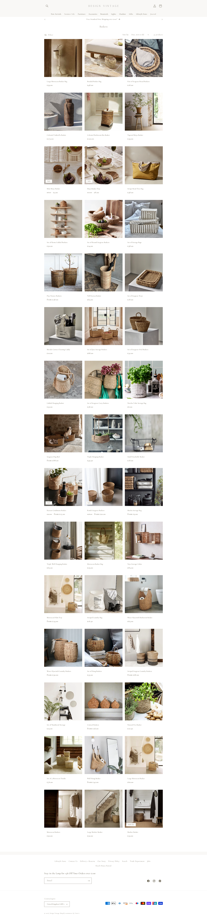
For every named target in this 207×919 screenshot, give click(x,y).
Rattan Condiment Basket (56, 510)
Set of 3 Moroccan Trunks (56, 778)
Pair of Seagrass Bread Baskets (138, 81)
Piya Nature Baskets (54, 296)
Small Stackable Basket (136, 457)
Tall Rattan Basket (94, 296)
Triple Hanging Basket (95, 457)
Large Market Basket (95, 832)
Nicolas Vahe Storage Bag (136, 403)
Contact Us (73, 861)
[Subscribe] (89, 881)
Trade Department (137, 861)
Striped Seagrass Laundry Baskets (139, 671)
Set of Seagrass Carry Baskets (98, 403)
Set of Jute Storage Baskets (97, 350)
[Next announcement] (162, 19)
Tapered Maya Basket (135, 135)
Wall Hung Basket (94, 778)
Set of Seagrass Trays (135, 296)
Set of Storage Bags (134, 242)
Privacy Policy (113, 861)
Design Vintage (54, 913)
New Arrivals (56, 14)
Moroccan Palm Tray (54, 618)
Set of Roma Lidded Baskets (57, 242)
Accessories (93, 14)
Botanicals (104, 14)
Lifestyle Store (141, 14)
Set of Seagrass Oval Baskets (137, 350)
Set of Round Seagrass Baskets (98, 242)
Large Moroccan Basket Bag (57, 81)
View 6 (77, 913)
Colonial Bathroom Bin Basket (98, 135)
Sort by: (126, 35)
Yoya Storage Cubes (134, 564)
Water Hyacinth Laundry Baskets (59, 671)
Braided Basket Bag (94, 81)
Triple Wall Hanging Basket (57, 564)
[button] (47, 6)
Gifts (131, 14)
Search (124, 861)
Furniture (81, 14)
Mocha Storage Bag (134, 510)
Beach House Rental (103, 866)
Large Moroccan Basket (136, 778)
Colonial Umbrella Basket (56, 135)
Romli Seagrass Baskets (96, 510)
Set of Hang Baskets (94, 671)
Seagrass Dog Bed (53, 457)
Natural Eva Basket (134, 725)
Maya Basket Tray (93, 189)
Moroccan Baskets (53, 832)
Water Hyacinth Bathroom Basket (139, 618)
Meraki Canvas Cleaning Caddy (58, 350)
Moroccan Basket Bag (95, 564)
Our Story (102, 861)
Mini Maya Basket (53, 189)
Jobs (148, 861)
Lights (113, 14)
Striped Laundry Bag (94, 618)
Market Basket (132, 832)
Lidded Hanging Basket (55, 403)
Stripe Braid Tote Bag (135, 189)
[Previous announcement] (45, 19)
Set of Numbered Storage (56, 725)
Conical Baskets (93, 725)
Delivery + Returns (87, 861)
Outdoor (122, 14)
